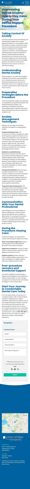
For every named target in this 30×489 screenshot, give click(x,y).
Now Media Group (20, 462)
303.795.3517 (5, 450)
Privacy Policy (5, 464)
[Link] (7, 3)
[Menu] (23, 3)
